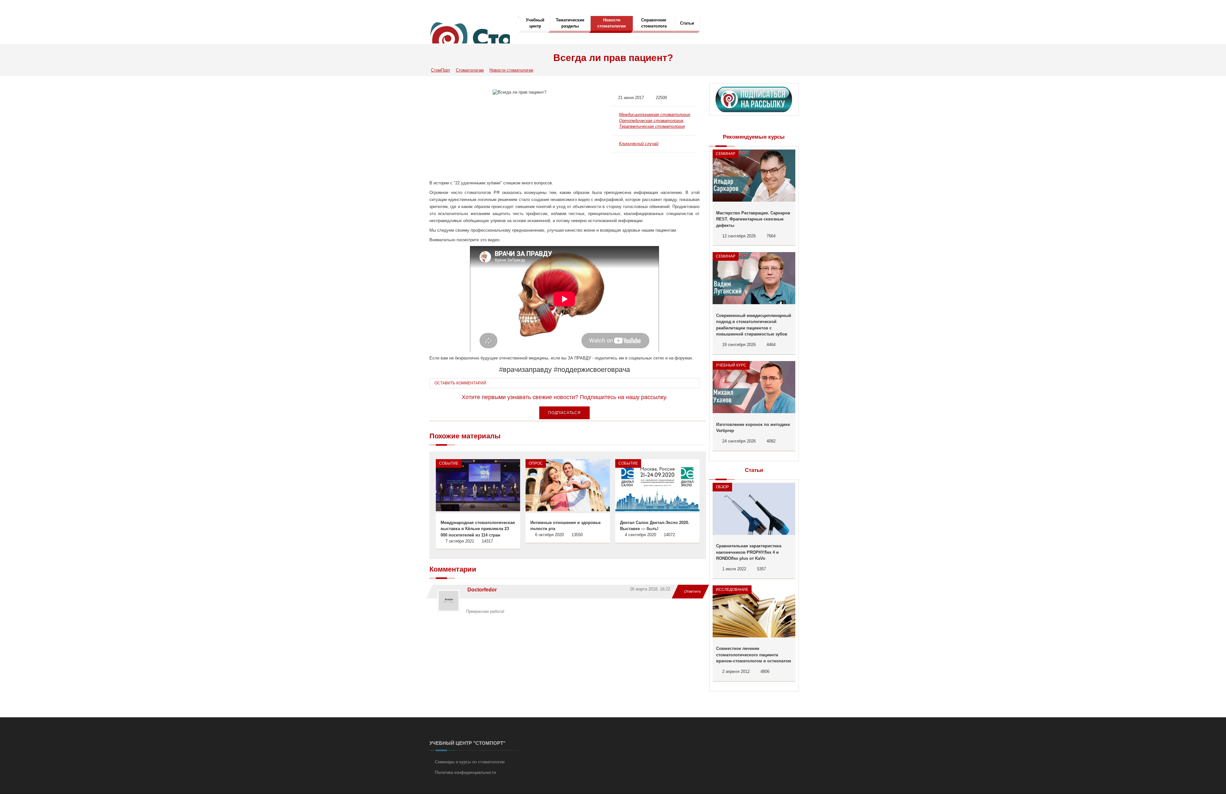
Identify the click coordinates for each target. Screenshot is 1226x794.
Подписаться (564, 413)
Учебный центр (535, 23)
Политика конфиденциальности (465, 772)
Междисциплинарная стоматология (654, 114)
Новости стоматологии (611, 23)
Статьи (687, 23)
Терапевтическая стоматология (652, 126)
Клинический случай (638, 143)
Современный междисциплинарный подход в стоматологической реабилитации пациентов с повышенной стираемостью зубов (753, 325)
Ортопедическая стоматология (651, 120)
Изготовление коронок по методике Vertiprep (753, 427)
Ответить (692, 591)
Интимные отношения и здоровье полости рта (565, 525)
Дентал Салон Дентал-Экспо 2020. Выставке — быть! (654, 525)
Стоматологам (470, 70)
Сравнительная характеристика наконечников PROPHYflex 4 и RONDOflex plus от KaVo (748, 552)
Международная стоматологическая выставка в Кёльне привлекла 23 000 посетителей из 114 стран (478, 528)
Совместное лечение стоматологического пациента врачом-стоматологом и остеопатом (753, 654)
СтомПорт (440, 70)
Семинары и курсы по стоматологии (469, 761)
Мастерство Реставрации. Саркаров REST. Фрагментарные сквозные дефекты (753, 219)
